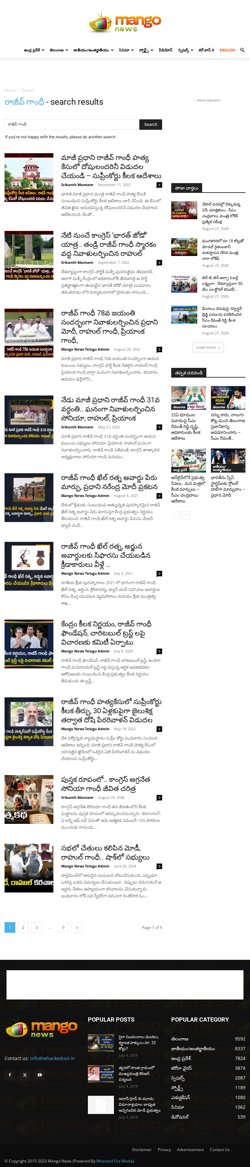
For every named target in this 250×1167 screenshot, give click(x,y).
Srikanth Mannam (77, 184)
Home (10, 90)
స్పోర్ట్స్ (144, 49)
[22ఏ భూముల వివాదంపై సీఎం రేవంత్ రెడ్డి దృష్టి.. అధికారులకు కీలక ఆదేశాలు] (188, 398)
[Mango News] (125, 21)
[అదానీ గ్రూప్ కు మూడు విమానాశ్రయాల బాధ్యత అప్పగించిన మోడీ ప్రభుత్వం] (101, 1105)
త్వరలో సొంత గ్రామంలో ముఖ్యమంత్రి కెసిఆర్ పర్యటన (136, 1074)
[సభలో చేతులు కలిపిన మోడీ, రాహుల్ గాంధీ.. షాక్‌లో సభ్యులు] (29, 868)
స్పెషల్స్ (183, 49)
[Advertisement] (125, 72)
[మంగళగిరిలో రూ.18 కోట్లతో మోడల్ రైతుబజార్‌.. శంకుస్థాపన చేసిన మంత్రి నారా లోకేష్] (184, 247)
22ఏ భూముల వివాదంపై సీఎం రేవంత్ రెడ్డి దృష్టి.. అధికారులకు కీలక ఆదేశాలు (186, 426)
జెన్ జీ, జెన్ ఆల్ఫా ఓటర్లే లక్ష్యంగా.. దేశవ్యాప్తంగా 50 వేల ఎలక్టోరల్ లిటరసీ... (222, 283)
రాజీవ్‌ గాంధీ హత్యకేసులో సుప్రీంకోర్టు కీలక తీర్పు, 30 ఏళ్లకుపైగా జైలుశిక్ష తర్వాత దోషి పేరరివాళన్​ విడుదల (111, 711)
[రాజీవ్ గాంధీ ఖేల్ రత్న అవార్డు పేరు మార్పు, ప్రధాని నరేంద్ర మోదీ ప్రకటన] (29, 497)
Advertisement (190, 1149)
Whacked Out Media (114, 1161)
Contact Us (220, 1149)
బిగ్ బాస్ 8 (206, 49)
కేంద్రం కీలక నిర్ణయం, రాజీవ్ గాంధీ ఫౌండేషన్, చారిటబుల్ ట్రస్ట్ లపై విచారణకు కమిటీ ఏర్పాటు (106, 633)
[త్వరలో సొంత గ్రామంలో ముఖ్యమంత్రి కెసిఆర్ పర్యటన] (101, 1074)
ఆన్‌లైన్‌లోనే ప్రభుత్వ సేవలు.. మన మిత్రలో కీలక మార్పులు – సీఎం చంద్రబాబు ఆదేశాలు (188, 489)
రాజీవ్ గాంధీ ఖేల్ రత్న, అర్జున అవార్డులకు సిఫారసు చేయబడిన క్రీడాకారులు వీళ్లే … (105, 555)
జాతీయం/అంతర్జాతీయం (91, 49)
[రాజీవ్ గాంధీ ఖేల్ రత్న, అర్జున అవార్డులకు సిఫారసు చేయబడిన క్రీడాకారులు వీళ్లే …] (29, 566)
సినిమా (124, 49)
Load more (206, 347)
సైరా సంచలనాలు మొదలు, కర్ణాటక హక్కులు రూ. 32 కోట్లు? (139, 1043)
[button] (242, 50)
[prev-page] (175, 515)
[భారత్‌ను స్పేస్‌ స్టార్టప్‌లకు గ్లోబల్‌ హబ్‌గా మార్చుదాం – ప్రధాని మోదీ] (228, 460)
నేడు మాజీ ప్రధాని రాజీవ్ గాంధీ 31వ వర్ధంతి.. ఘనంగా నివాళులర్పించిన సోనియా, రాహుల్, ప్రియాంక (110, 409)
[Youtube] (40, 1075)
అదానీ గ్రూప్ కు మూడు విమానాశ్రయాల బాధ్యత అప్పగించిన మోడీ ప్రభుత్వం (139, 1104)
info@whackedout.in (52, 1058)
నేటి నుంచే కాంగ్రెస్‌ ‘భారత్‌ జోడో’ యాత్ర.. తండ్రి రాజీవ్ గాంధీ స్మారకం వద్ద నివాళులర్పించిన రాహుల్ (108, 244)
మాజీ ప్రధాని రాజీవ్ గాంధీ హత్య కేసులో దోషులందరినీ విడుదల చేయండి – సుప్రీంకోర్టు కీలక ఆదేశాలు (111, 167)
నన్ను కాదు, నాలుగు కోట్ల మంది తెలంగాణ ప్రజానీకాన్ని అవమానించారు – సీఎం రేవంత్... (228, 426)
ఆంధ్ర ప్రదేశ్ (32, 49)
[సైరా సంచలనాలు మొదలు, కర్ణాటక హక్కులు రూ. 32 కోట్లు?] (101, 1043)
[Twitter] (25, 1075)
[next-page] (76, 927)
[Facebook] (10, 1075)
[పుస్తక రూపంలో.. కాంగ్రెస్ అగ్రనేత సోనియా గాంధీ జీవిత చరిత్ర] (29, 799)
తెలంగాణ (56, 49)
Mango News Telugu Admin (85, 349)
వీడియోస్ (166, 49)
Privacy (164, 1149)
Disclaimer (142, 1149)
